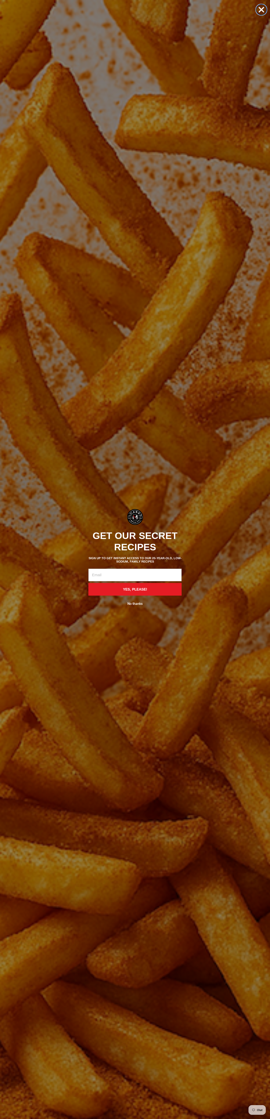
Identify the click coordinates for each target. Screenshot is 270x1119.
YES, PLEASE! (135, 589)
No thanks (135, 604)
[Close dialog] (261, 9)
